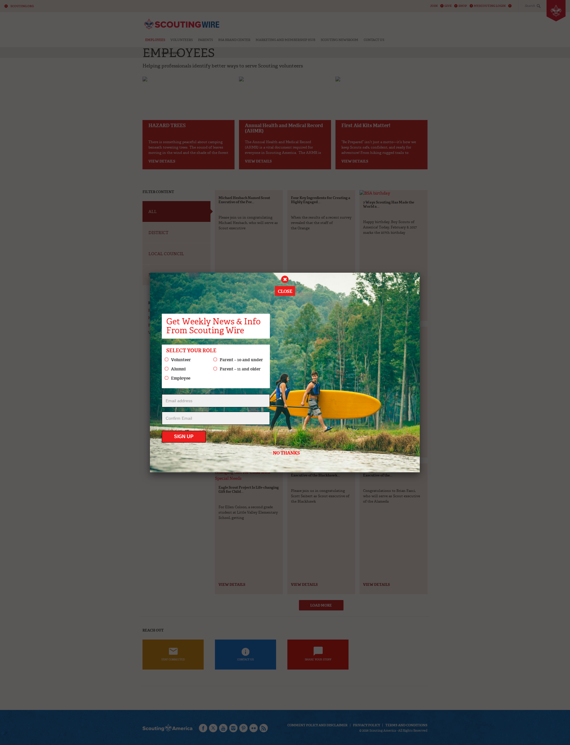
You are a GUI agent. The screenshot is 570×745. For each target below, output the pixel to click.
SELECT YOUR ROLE (191, 350)
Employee (180, 378)
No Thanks (286, 453)
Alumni (178, 369)
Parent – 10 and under (241, 359)
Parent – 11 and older (240, 369)
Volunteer (181, 359)
